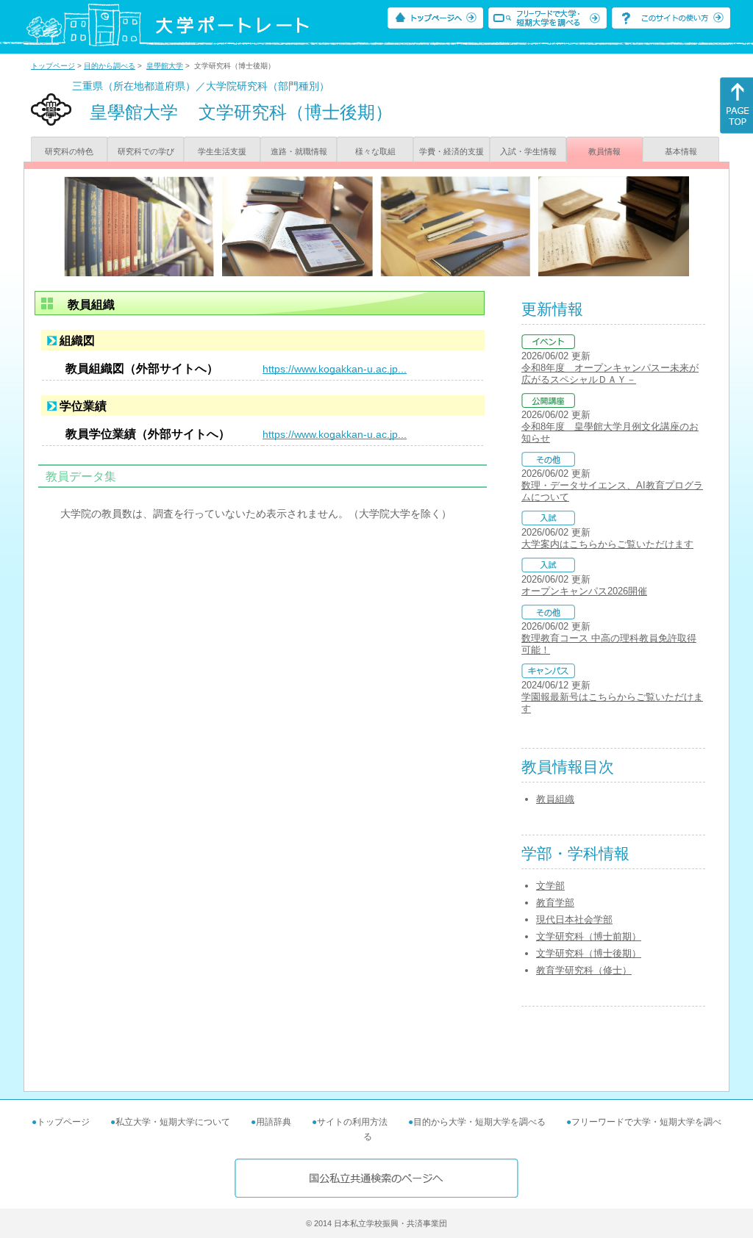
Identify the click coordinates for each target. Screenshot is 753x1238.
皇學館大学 (164, 66)
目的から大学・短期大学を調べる (479, 1122)
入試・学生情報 (528, 151)
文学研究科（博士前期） (588, 936)
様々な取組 (375, 151)
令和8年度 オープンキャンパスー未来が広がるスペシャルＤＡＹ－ (610, 373)
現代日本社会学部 (574, 919)
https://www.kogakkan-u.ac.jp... (335, 369)
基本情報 (681, 151)
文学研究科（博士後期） (588, 953)
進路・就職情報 (299, 151)
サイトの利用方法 (352, 1122)
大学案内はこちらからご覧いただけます (607, 544)
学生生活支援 (222, 151)
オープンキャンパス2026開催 (584, 591)
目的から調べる (109, 66)
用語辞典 (273, 1122)
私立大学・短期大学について (172, 1122)
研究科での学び (146, 151)
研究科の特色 (69, 151)
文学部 (550, 885)
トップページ (53, 66)
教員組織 (555, 799)
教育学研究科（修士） (584, 970)
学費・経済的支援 (451, 151)
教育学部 (555, 902)
